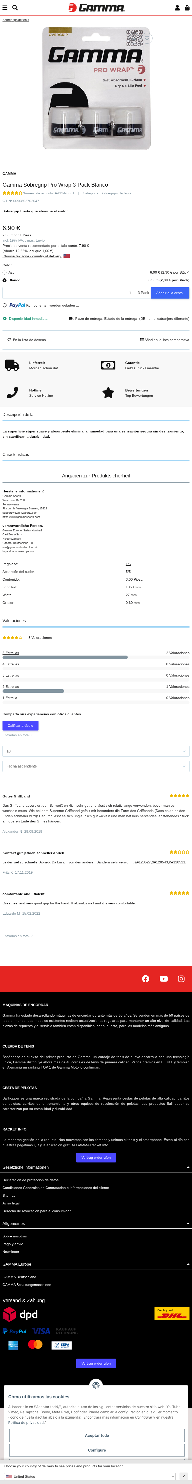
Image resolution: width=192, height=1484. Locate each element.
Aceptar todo (97, 1435)
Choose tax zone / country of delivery (32, 256)
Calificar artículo (20, 726)
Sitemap (9, 1195)
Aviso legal (11, 1203)
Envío (40, 240)
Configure (97, 1450)
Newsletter (10, 1252)
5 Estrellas (10, 653)
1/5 (128, 564)
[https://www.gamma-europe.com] (145, 979)
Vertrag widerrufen (96, 1157)
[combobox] (90, 1476)
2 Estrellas (10, 687)
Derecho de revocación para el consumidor (36, 1211)
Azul (99, 272)
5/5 (128, 572)
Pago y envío (12, 1244)
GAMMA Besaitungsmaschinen (26, 1285)
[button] (177, 8)
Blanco (99, 280)
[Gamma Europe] (96, 7)
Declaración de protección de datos (30, 1180)
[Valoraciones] (12, 193)
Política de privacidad (26, 1422)
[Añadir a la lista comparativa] (134, 38)
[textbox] (90, 1476)
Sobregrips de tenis (115, 193)
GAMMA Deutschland (19, 1277)
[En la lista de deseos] (147, 38)
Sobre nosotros (14, 1236)
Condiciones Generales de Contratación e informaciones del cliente (55, 1188)
